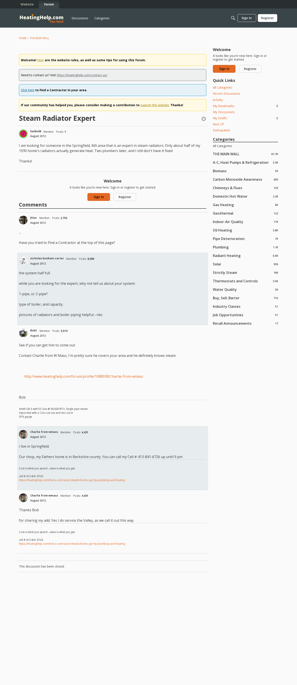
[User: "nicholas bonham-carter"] (23, 260)
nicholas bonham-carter (47, 258)
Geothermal (245, 213)
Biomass (245, 171)
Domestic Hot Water (245, 196)
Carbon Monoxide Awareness (245, 179)
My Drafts (245, 118)
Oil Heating (245, 230)
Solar (245, 264)
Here (40, 60)
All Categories (222, 87)
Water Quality (245, 289)
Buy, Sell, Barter (245, 298)
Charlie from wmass (44, 432)
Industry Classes (245, 306)
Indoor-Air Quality (245, 221)
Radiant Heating (245, 255)
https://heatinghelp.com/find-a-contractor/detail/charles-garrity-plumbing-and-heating (72, 480)
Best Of (218, 124)
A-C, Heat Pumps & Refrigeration (245, 162)
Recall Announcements (245, 323)
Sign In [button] (99, 197)
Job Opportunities (245, 315)
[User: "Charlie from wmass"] (23, 434)
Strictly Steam (245, 272)
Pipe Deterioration (245, 238)
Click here (27, 90)
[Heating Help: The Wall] (41, 18)
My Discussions (224, 112)
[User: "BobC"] (23, 333)
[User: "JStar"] (23, 220)
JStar (33, 218)
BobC (33, 330)
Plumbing (245, 247)
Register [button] (124, 197)
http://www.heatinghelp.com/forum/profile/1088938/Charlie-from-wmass (83, 376)
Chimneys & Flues (245, 187)
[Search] (233, 18)
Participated (221, 130)
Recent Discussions (226, 93)
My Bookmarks (245, 106)
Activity (218, 100)
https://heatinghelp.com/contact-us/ (82, 75)
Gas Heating (245, 204)
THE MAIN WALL (245, 154)
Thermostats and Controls (245, 281)
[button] (203, 119)
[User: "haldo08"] (23, 133)
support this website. (155, 105)
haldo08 (35, 131)
